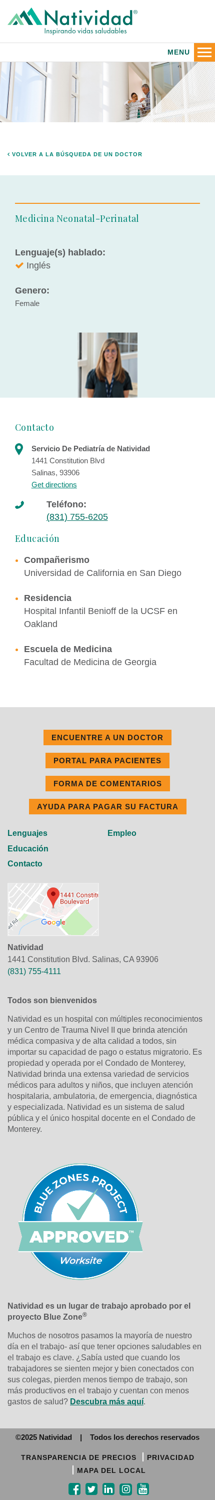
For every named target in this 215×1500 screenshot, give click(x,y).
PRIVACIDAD (170, 1457)
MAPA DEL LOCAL (111, 1470)
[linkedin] (108, 1489)
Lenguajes (28, 833)
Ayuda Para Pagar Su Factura (107, 806)
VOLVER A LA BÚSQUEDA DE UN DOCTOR (76, 154)
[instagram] (126, 1489)
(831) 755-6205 (77, 517)
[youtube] (143, 1489)
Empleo (122, 833)
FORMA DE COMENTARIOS (108, 783)
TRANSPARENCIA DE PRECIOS (78, 1457)
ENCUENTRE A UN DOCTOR (108, 737)
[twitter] (92, 1489)
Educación (28, 848)
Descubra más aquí (107, 1401)
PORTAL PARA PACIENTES (108, 760)
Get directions (54, 484)
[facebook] (74, 1489)
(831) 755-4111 (34, 971)
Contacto (25, 863)
